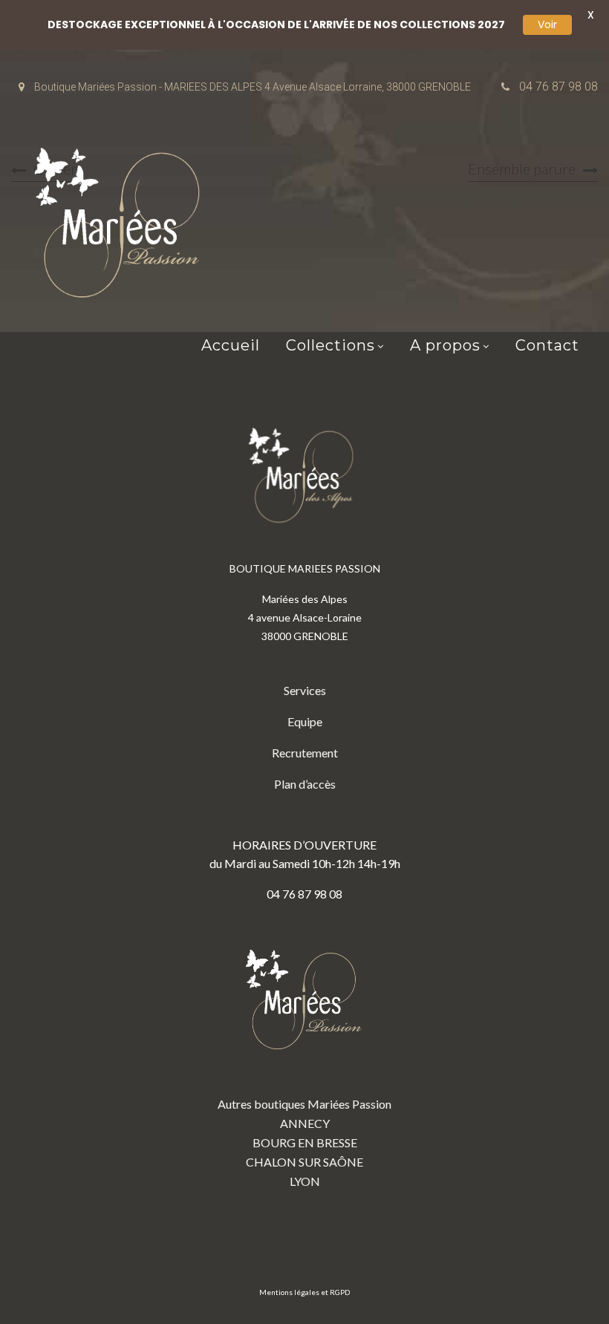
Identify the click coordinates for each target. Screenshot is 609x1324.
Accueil (230, 345)
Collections (330, 345)
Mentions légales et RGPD (304, 1292)
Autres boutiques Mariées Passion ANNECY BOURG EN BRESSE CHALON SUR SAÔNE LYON (304, 1142)
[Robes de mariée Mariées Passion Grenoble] (122, 226)
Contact (547, 345)
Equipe (304, 721)
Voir (547, 24)
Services (305, 690)
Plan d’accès (305, 784)
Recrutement (305, 753)
